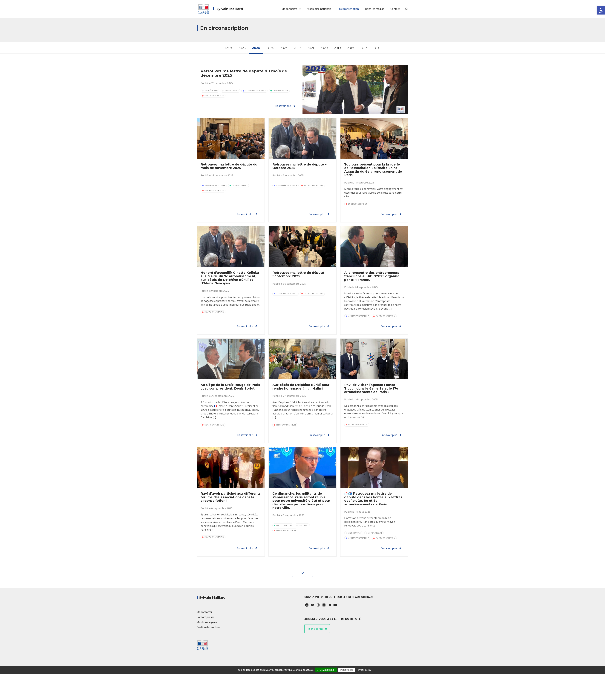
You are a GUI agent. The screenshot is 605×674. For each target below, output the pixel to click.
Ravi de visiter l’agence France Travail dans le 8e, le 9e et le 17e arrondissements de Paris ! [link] (371, 388)
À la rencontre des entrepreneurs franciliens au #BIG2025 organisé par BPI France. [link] (372, 276)
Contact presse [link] (205, 617)
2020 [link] (324, 48)
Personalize (346, 669)
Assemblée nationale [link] (319, 9)
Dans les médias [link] (374, 9)
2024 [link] (270, 48)
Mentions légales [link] (207, 622)
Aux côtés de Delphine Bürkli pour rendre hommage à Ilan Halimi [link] (300, 386)
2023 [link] (283, 48)
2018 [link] (350, 48)
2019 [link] (337, 48)
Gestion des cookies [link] (208, 627)
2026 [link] (242, 48)
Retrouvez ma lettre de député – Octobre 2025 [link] (299, 166)
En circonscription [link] (348, 9)
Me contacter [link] (204, 612)
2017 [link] (363, 48)
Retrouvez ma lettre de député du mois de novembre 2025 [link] (229, 166)
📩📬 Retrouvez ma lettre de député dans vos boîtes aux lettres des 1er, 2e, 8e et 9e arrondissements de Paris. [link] (373, 499)
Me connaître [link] (289, 9)
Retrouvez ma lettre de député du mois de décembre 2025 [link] (244, 73)
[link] (601, 10)
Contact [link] (395, 9)
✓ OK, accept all (326, 669)
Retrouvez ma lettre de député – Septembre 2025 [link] (299, 274)
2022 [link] (297, 48)
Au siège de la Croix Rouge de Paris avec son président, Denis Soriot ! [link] (230, 386)
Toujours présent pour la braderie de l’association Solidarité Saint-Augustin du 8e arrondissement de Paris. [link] (373, 170)
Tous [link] (228, 48)
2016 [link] (376, 48)
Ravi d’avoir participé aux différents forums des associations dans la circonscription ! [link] (231, 497)
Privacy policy (364, 669)
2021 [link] (310, 48)
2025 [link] (256, 48)
